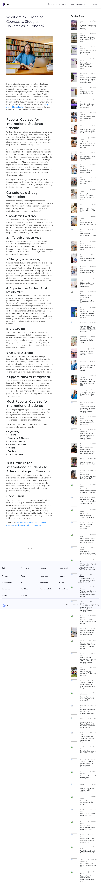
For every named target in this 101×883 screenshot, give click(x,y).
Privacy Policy (94, 605)
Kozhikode (44, 576)
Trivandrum (63, 589)
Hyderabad (63, 568)
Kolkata (81, 576)
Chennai (24, 595)
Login (95, 4)
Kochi (23, 582)
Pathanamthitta (46, 589)
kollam (80, 582)
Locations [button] (62, 4)
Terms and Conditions (79, 605)
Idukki (4, 595)
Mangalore (44, 582)
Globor (9, 605)
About (67, 605)
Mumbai (43, 568)
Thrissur (5, 576)
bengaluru (6, 589)
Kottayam (81, 568)
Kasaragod (63, 576)
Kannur (61, 582)
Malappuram (7, 582)
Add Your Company (78, 4)
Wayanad (81, 589)
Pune (23, 576)
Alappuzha (25, 568)
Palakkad (24, 589)
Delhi (4, 568)
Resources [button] (52, 4)
